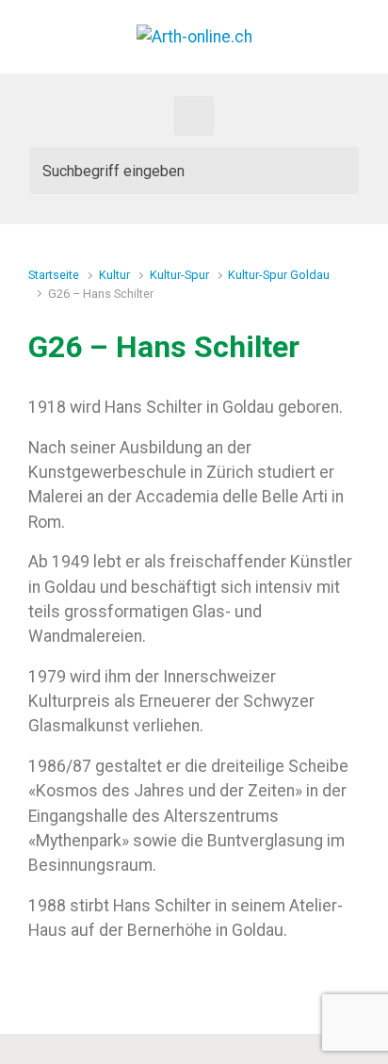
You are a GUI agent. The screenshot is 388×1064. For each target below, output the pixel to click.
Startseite (53, 275)
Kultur (114, 275)
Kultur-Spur (179, 275)
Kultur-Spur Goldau (279, 275)
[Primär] (194, 116)
